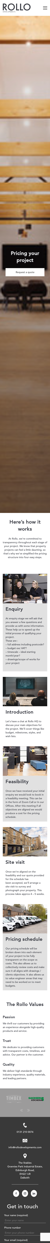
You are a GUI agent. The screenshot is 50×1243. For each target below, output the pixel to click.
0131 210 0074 (25, 1131)
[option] (25, 264)
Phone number (12, 1227)
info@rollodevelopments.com (25, 1147)
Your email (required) (16, 1240)
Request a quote (25, 272)
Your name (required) (16, 1215)
